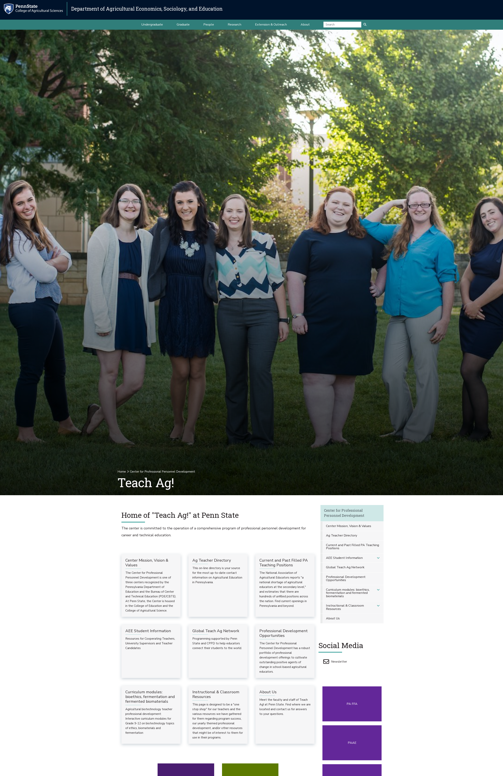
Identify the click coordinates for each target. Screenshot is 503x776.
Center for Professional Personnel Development (344, 513)
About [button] (305, 24)
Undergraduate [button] (152, 24)
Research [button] (234, 24)
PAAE (352, 742)
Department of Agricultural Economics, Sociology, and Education (147, 9)
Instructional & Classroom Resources (345, 607)
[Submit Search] (365, 25)
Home (121, 472)
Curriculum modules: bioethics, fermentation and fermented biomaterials (348, 592)
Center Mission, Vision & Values (348, 526)
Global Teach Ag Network (345, 567)
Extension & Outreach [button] (271, 24)
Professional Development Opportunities (345, 578)
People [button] (208, 24)
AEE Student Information (344, 558)
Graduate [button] (183, 24)
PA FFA (352, 704)
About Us (333, 618)
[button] (378, 558)
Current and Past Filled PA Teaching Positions (352, 547)
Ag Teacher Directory (341, 535)
